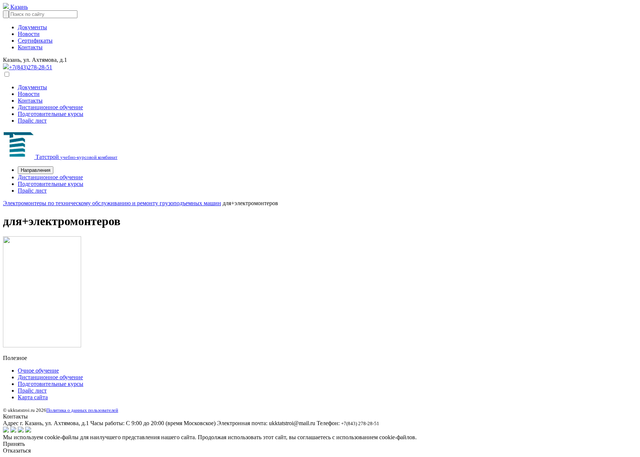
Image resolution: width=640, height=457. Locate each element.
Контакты (30, 47)
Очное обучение (38, 370)
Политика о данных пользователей (82, 410)
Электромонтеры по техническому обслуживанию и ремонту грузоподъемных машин (112, 203)
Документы (32, 27)
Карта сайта (33, 397)
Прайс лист (32, 120)
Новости (29, 34)
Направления (35, 170)
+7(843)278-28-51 (30, 67)
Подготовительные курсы (50, 114)
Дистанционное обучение (50, 107)
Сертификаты (35, 40)
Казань (18, 7)
